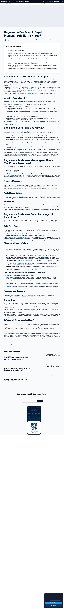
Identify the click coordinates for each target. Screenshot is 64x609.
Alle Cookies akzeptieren (53, 602)
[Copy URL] (13, 344)
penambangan (21, 263)
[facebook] (5, 344)
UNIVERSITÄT (5, 3)
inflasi (29, 155)
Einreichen (40, 401)
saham (41, 122)
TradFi (35, 82)
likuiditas (44, 257)
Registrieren (56, 1)
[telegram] (11, 344)
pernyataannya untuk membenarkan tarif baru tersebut (18, 237)
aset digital (12, 94)
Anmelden (51, 1)
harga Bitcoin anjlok (19, 233)
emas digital (45, 249)
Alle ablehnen (53, 605)
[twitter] (8, 344)
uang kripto (11, 84)
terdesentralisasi (26, 94)
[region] (53, 600)
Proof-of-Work (30, 260)
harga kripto (29, 93)
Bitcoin (24, 253)
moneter (14, 124)
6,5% (44, 295)
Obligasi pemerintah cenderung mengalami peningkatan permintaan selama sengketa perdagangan (25, 196)
